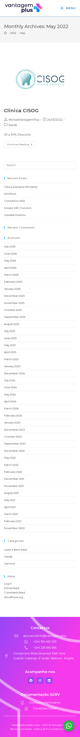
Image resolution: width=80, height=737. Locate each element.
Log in (8, 583)
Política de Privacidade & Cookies (52, 729)
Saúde (13, 125)
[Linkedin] (49, 680)
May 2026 (10, 260)
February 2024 (13, 415)
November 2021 (14, 485)
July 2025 (9, 331)
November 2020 (14, 528)
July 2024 (9, 380)
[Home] (5, 32)
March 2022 (11, 464)
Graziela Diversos (15, 214)
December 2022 (14, 450)
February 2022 (13, 471)
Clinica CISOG (21, 110)
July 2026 (9, 246)
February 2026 (13, 281)
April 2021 (10, 507)
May (22, 32)
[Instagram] (40, 680)
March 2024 (11, 408)
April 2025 (10, 352)
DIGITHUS (10, 193)
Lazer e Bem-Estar (15, 549)
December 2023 (14, 429)
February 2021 (12, 521)
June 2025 (10, 338)
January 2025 (12, 366)
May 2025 (10, 345)
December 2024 (14, 373)
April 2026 (10, 267)
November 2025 (14, 302)
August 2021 (11, 492)
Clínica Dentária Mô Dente (20, 186)
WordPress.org (13, 597)
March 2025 (11, 359)
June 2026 (10, 253)
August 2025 (11, 324)
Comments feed (14, 592)
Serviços (9, 563)
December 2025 (14, 295)
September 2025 (14, 316)
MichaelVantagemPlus (24, 119)
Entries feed (11, 588)
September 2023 (15, 443)
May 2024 (10, 394)
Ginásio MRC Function (17, 207)
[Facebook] (31, 680)
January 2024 (12, 422)
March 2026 (11, 274)
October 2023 (13, 436)
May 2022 (10, 457)
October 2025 (13, 309)
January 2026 (12, 288)
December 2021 (14, 478)
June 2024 (10, 387)
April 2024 (10, 401)
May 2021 (9, 500)
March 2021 (11, 514)
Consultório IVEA (14, 200)
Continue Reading (21, 143)
